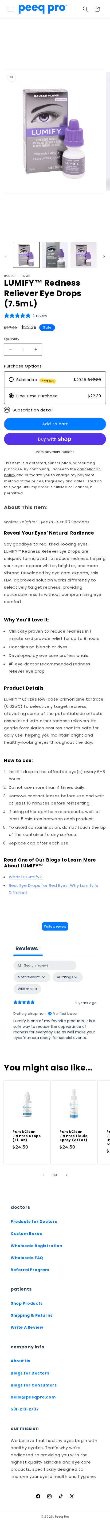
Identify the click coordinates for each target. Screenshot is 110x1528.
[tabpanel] (55, 1006)
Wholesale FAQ (27, 1257)
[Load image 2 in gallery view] (55, 255)
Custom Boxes (26, 1233)
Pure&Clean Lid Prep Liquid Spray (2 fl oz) (74, 1136)
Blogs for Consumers (34, 1385)
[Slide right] (104, 256)
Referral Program (30, 1269)
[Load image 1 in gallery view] (26, 255)
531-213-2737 (25, 1409)
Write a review (55, 926)
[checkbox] (27, 989)
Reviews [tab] (28, 948)
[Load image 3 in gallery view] (83, 255)
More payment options (55, 452)
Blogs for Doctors (30, 1373)
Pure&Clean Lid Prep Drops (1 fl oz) (27, 1136)
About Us (20, 1361)
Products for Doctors (34, 1221)
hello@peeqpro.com (33, 1397)
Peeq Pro (62, 1516)
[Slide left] (6, 256)
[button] (11, 9)
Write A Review (27, 1327)
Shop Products (27, 1303)
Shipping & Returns (32, 1315)
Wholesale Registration (36, 1245)
